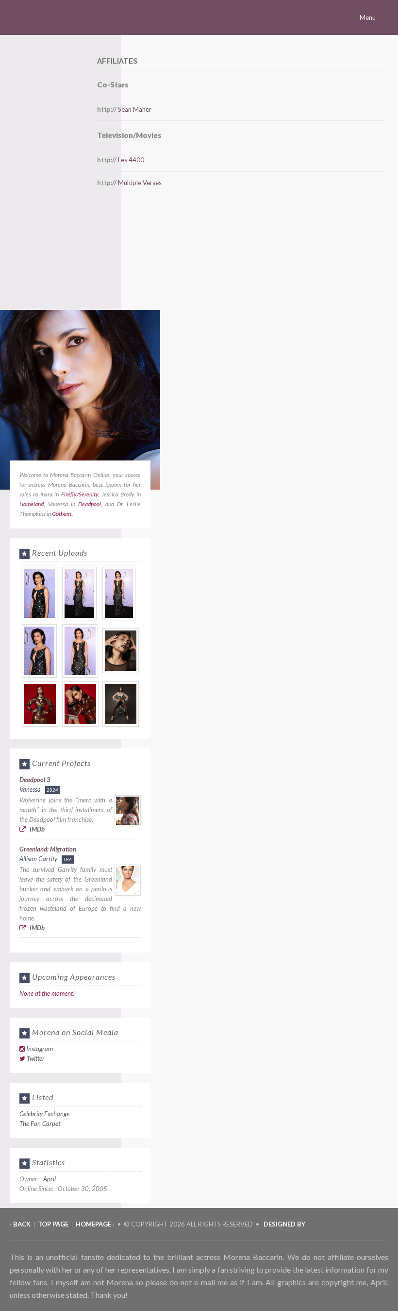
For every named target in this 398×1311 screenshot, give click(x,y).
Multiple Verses (140, 183)
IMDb (36, 829)
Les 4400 (131, 160)
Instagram (39, 1049)
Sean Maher (134, 109)
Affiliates (117, 61)
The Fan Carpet (39, 1123)
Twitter (36, 1058)
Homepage (93, 1224)
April (49, 1179)
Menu (368, 17)
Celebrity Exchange (44, 1114)
